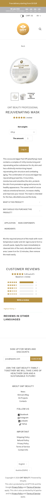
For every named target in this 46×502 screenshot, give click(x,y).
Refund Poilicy (23, 440)
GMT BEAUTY (25, 477)
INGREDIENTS (9, 228)
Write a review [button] (23, 300)
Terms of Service (23, 446)
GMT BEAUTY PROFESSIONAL (22, 107)
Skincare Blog (23, 394)
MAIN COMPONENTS (26, 223)
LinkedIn (24, 420)
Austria (22, 470)
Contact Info (23, 450)
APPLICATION (9, 223)
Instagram (24, 417)
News (23, 391)
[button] (38, 16)
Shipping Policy (23, 437)
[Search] (40, 29)
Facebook (24, 414)
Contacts (23, 401)
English (22, 464)
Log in (23, 149)
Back (23, 46)
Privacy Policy (23, 443)
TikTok (24, 424)
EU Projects (23, 398)
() (29, 15)
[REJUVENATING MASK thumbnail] (23, 97)
